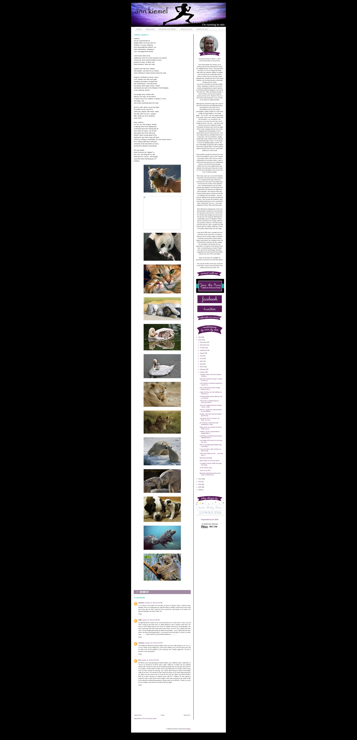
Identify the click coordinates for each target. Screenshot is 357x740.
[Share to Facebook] (146, 592)
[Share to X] (144, 592)
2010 (200, 484)
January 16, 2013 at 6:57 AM (150, 660)
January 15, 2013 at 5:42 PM (154, 603)
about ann (150, 29)
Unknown (141, 603)
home (139, 29)
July (201, 356)
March (202, 366)
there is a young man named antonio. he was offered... (211, 410)
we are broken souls (206, 467)
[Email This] (141, 592)
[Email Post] (137, 592)
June (201, 358)
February (203, 369)
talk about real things (206, 458)
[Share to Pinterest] (148, 592)
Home (162, 715)
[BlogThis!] (142, 592)
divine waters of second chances (210, 460)
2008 (200, 490)
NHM (140, 620)
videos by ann (186, 29)
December (203, 342)
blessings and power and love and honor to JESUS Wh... (210, 474)
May (201, 361)
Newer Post (137, 715)
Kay (139, 660)
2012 (200, 479)
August (202, 353)
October (202, 347)
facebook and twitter (167, 29)
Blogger (188, 729)
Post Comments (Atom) (149, 718)
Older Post (187, 715)
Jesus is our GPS (205, 470)
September (203, 350)
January (202, 372)
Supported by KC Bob (209, 519)
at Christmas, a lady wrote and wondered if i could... (209, 423)
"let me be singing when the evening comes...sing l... (210, 406)
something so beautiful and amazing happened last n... (210, 436)
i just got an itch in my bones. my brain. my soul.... (210, 419)
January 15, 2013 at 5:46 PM (151, 620)
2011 (199, 481)
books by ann (202, 29)
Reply (140, 614)
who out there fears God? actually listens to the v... (210, 388)
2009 (200, 487)
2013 (200, 340)
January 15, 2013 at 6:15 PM (154, 643)
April (201, 364)
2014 (200, 337)
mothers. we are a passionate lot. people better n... (210, 432)
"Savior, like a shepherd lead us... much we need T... (210, 401)
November (203, 345)
